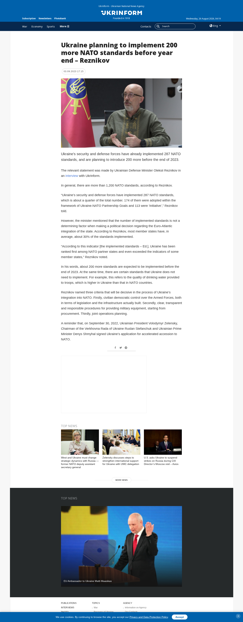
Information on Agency (135, 607)
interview (72, 176)
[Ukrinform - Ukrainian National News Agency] (121, 12)
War (24, 26)
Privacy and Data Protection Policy (149, 617)
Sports (51, 26)
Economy (37, 26)
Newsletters (45, 18)
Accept (179, 617)
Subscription (29, 18)
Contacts (146, 26)
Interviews (67, 607)
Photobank (60, 18)
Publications (68, 603)
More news (121, 480)
